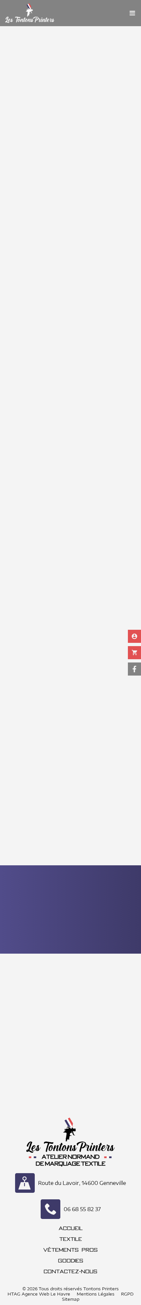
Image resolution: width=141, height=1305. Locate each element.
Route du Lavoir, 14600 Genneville (82, 1183)
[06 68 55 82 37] (50, 1209)
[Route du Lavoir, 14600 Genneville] (25, 1183)
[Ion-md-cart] (134, 652)
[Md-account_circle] (134, 636)
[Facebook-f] (134, 669)
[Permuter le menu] (132, 13)
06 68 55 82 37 (82, 1209)
